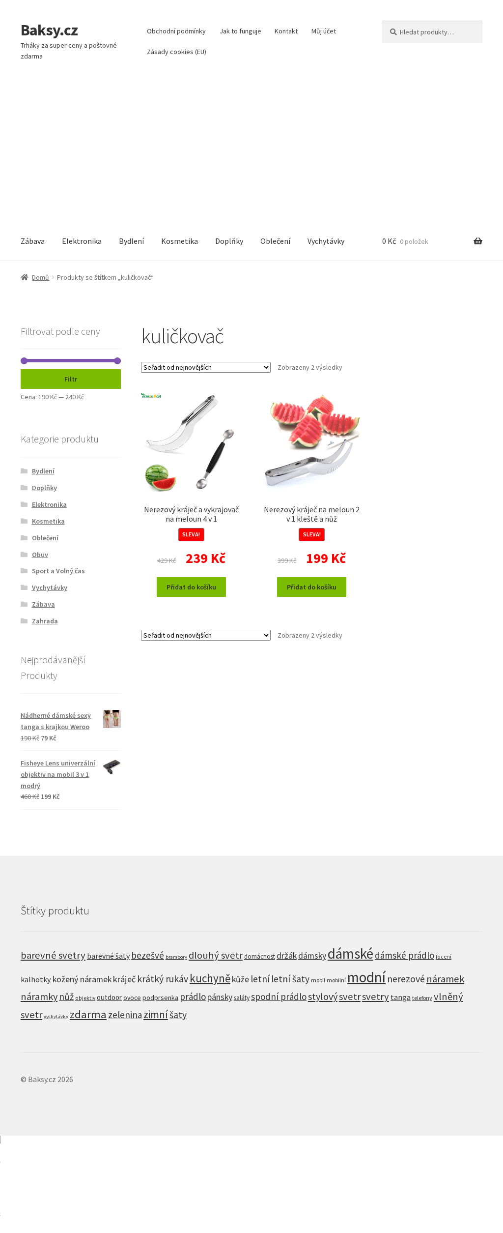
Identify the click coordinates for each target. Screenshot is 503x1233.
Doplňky (229, 241)
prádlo (193, 996)
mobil (318, 980)
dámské (350, 954)
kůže (240, 979)
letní (260, 979)
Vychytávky (325, 241)
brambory (176, 957)
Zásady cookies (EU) (176, 51)
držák (287, 955)
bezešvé (147, 955)
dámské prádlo (404, 955)
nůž (66, 996)
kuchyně (210, 978)
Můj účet (323, 31)
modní (366, 977)
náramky (39, 996)
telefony (422, 997)
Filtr (70, 379)
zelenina (125, 1015)
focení (443, 956)
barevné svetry (53, 955)
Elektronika (82, 241)
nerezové (406, 978)
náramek (445, 978)
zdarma (88, 1014)
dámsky (312, 955)
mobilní (336, 980)
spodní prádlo (279, 996)
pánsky (219, 997)
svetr (350, 996)
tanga (401, 997)
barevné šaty (108, 956)
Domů (40, 277)
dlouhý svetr (216, 955)
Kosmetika (179, 241)
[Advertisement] (251, 148)
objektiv (85, 998)
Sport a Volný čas (58, 570)
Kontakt (286, 31)
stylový (322, 996)
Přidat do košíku (191, 587)
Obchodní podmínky (176, 31)
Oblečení (275, 241)
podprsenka (160, 997)
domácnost (259, 956)
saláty (242, 997)
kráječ (124, 979)
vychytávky (56, 1016)
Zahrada (45, 620)
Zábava (33, 241)
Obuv (40, 554)
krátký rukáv (162, 979)
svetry (375, 996)
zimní (155, 1014)
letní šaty (290, 979)
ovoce (132, 997)
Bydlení (131, 241)
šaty (178, 1015)
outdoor (109, 997)
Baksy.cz (49, 30)
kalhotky (36, 979)
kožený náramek (82, 979)
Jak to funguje (240, 31)
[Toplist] (251, 1184)
